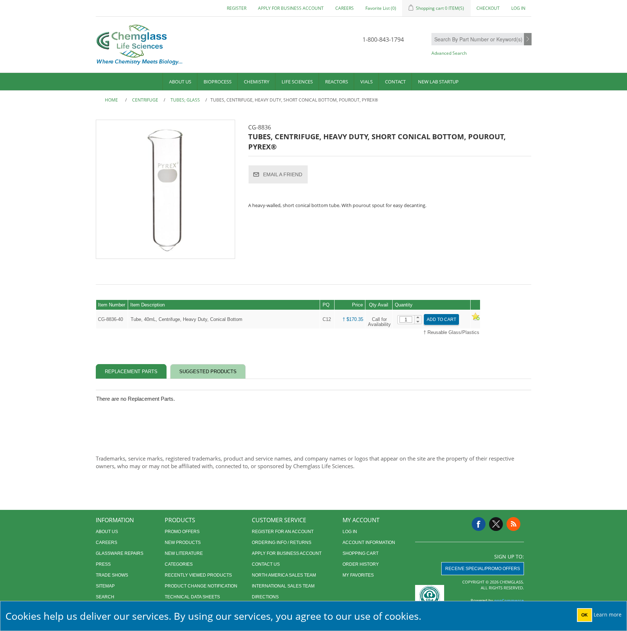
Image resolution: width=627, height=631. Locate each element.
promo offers (182, 531)
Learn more (608, 614)
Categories (179, 564)
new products (183, 542)
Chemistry (256, 81)
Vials (366, 81)
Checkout (488, 8)
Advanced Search (449, 53)
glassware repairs (119, 553)
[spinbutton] (405, 319)
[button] (418, 318)
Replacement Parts (131, 371)
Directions (265, 596)
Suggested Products (208, 371)
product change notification (201, 586)
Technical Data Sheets (192, 596)
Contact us (266, 564)
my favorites (358, 575)
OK (584, 615)
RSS (513, 524)
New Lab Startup (438, 81)
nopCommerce (509, 600)
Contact (395, 81)
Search (528, 39)
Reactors (336, 81)
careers (344, 8)
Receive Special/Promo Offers (482, 568)
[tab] (131, 371)
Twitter (496, 524)
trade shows (112, 575)
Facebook (478, 524)
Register (236, 8)
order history (361, 564)
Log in (518, 8)
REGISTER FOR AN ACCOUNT (283, 531)
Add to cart (441, 319)
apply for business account (291, 8)
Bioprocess (217, 81)
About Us (180, 81)
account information (369, 542)
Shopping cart (360, 553)
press (103, 564)
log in (350, 531)
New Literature (184, 553)
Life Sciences (297, 81)
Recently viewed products (198, 575)
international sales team (283, 586)
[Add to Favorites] (475, 319)
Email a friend (282, 174)
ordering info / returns (281, 542)
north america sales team (284, 575)
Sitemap (105, 586)
